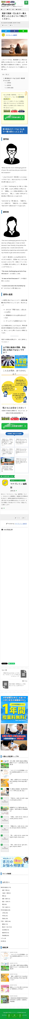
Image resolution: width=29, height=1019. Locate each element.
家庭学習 (5, 932)
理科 (4, 896)
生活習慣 (5, 930)
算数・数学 (6, 898)
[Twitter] (5, 31)
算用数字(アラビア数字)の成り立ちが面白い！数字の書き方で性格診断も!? (19, 809)
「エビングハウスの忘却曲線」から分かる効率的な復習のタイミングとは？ (19, 772)
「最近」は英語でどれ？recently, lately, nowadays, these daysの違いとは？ (19, 781)
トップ (3, 9)
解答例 (8, 85)
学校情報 (19, 9)
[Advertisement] (14, 595)
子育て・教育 (11, 9)
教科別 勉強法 (6, 887)
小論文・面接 (6, 893)
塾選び (5, 924)
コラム (3, 938)
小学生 (5, 913)
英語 (12, 25)
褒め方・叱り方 (7, 927)
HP (2, 508)
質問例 (8, 83)
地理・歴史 (5, 890)
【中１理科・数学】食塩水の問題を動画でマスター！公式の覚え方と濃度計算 (19, 762)
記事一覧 (12, 490)
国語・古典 (6, 901)
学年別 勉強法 (5, 910)
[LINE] (23, 31)
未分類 (3, 941)
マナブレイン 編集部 (11, 35)
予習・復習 (6, 907)
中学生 (5, 915)
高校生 (5, 918)
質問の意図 (9, 87)
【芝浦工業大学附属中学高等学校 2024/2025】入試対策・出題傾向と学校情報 (19, 999)
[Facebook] (14, 31)
